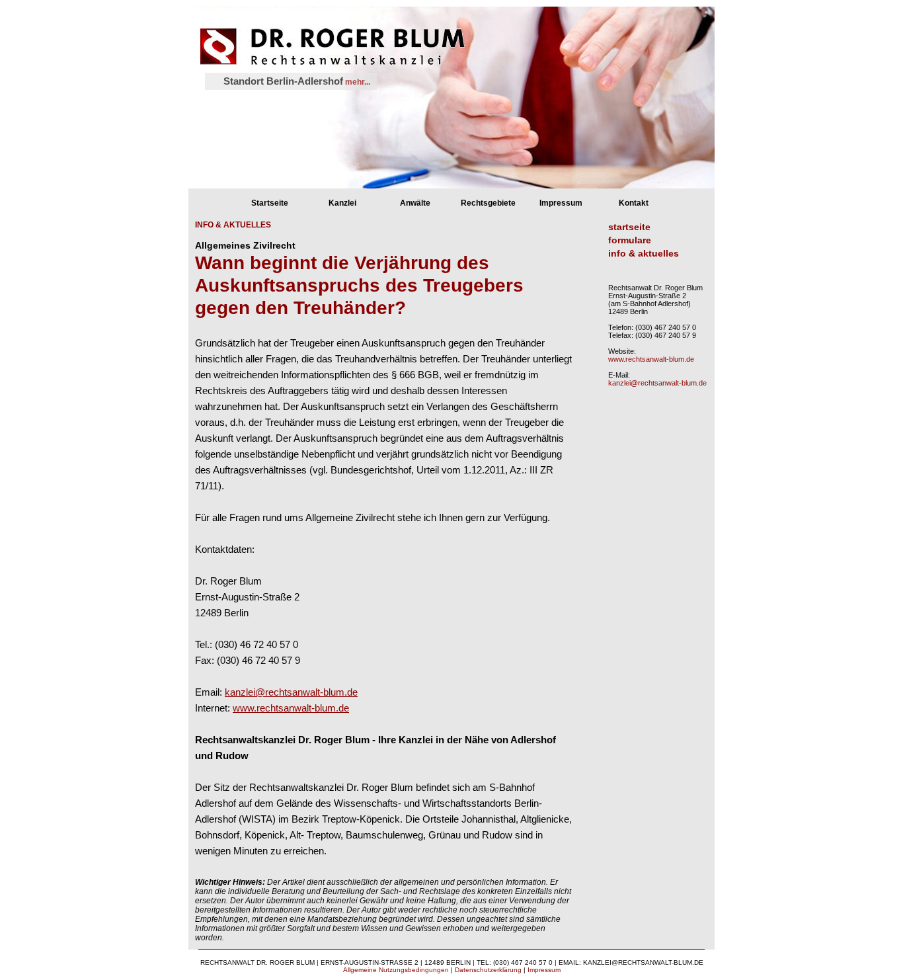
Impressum (560, 203)
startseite (629, 227)
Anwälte (415, 203)
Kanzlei (342, 203)
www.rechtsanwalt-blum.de (291, 708)
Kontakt (633, 203)
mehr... (356, 82)
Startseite (269, 203)
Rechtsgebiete (488, 203)
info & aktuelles (643, 253)
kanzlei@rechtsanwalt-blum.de (291, 692)
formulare (629, 240)
